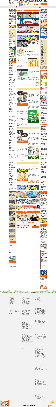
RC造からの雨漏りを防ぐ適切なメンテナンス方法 (12, 173)
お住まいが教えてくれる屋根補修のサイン (44, 134)
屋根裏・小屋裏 (36, 348)
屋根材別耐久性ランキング (11, 147)
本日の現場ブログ (11, 309)
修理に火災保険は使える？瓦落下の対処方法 (44, 169)
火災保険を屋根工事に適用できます (26, 314)
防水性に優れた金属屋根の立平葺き (38, 383)
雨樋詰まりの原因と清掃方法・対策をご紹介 (26, 342)
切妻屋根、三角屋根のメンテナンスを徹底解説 (12, 121)
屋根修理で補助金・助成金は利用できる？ (43, 189)
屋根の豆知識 (10, 143)
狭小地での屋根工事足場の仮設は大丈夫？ (43, 158)
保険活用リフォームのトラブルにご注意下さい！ (40, 385)
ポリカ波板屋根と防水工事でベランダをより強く (44, 231)
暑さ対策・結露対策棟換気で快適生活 (39, 349)
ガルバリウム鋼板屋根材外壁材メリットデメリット (44, 120)
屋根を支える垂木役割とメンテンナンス (12, 169)
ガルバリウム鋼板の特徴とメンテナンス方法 (12, 164)
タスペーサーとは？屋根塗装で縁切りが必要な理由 (40, 336)
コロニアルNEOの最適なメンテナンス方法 (44, 156)
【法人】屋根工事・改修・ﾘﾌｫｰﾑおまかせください (44, 243)
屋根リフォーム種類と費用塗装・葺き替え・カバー (44, 139)
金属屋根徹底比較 (37, 380)
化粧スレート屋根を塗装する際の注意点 (43, 151)
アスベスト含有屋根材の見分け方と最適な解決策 (12, 137)
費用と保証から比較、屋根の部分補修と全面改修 (44, 133)
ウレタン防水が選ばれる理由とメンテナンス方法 (12, 86)
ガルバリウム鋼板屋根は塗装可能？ (44, 112)
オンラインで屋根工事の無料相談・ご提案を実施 (44, 193)
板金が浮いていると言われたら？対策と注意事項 (44, 210)
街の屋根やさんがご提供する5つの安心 (16, 7)
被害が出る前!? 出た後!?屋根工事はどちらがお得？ (44, 202)
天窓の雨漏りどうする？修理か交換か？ (12, 178)
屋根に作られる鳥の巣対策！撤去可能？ (44, 236)
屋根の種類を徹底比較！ (42, 138)
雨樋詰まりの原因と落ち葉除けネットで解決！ (44, 235)
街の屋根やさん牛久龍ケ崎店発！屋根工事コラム (15, 311)
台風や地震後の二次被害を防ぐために (44, 171)
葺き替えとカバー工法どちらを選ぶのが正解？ (44, 136)
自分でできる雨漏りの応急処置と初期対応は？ (44, 184)
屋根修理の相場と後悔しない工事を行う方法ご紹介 (27, 323)
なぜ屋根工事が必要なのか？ (44, 126)
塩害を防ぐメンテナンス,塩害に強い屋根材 (12, 148)
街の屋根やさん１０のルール (12, 299)
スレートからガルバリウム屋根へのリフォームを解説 (44, 108)
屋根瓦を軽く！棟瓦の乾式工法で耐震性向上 (43, 172)
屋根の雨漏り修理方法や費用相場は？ (12, 171)
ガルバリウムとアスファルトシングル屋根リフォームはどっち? (12, 156)
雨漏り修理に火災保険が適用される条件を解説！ (44, 186)
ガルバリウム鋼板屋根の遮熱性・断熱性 (44, 113)
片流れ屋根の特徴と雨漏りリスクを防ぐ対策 (12, 119)
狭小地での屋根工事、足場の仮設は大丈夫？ (39, 309)
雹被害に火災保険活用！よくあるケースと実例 (44, 187)
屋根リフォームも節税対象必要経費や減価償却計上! (44, 244)
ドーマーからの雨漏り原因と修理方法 (12, 176)
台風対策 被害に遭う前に (24, 312)
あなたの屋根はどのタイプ (38, 299)
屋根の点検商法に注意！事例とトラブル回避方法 (44, 208)
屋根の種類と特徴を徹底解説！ (11, 64)
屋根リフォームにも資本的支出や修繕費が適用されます (28, 328)
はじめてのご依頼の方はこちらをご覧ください (27, 297)
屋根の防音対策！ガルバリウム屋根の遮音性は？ (44, 122)
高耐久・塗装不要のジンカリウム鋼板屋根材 (12, 166)
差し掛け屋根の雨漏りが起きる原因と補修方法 (12, 123)
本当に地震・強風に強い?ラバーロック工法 (12, 113)
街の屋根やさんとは (12, 297)
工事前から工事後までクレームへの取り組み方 (44, 198)
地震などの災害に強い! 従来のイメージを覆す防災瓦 (40, 356)
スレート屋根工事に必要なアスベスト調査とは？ (12, 185)
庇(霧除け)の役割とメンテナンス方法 (11, 106)
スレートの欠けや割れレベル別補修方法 (43, 143)
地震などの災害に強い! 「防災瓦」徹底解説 (44, 176)
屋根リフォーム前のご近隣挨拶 (25, 304)
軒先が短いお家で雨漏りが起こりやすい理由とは (12, 136)
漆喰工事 (44, 46)
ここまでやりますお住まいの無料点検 (40, 7)
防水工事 (44, 52)
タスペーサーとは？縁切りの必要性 (11, 84)
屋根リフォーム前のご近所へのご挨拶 (43, 197)
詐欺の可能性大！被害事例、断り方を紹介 (44, 203)
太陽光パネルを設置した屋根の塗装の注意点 (44, 149)
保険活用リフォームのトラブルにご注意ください (44, 215)
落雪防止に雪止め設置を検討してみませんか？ (27, 338)
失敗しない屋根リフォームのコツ (43, 128)
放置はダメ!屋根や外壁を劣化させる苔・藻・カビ (12, 150)
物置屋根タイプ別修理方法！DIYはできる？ (43, 226)
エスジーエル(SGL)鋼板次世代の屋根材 (12, 162)
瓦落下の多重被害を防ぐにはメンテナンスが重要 (44, 167)
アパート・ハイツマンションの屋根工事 (43, 239)
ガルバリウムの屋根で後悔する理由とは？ (12, 160)
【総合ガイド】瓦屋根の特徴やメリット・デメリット (40, 320)
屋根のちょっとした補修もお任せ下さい (26, 303)
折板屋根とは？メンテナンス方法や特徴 (44, 148)
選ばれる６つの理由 (12, 298)
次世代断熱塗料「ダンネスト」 (43, 181)
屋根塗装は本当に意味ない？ (11, 68)
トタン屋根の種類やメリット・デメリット (43, 146)
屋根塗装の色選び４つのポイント (43, 179)
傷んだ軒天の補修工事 (37, 368)
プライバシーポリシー (12, 250)
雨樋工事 (44, 49)
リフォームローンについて (25, 327)
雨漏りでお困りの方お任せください (26, 302)
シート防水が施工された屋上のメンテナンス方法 (12, 88)
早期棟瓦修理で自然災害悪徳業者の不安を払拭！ (12, 102)
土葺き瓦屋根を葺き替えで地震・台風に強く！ (12, 100)
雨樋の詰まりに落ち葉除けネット (25, 343)
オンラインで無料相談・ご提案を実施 (26, 298)
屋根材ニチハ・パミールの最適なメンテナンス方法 (44, 153)
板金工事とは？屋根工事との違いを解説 (12, 72)
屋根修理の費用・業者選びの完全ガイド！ (12, 67)
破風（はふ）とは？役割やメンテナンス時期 (12, 189)
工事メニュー (23, 299)
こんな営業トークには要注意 (43, 205)
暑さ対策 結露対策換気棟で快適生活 (11, 126)
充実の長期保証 (11, 302)
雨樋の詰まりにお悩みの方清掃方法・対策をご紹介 (44, 233)
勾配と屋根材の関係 (11, 129)
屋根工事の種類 (44, 38)
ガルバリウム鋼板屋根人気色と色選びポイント (44, 115)
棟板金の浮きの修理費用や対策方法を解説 (12, 74)
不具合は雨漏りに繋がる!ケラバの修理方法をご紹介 (40, 337)
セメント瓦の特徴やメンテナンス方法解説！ (12, 97)
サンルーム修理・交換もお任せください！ (44, 228)
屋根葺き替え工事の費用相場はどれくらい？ (44, 131)
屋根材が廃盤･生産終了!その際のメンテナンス (12, 152)
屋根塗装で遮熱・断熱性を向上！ (38, 351)
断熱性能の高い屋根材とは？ (11, 180)
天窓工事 (44, 63)
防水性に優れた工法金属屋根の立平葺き (11, 109)
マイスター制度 (11, 303)
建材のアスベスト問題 (12, 139)
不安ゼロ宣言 (11, 300)
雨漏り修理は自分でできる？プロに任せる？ (12, 70)
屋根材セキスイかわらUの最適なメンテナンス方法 (44, 154)
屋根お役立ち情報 (43, 164)
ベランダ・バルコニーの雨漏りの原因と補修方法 (12, 95)
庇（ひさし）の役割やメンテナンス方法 (12, 175)
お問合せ (10, 252)
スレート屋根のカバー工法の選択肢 (44, 141)
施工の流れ (42, 159)
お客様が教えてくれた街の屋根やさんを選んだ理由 (15, 310)
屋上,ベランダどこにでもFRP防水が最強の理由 (12, 91)
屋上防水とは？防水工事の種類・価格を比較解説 (12, 93)
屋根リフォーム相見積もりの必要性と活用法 (26, 325)
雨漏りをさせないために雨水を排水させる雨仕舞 (12, 131)
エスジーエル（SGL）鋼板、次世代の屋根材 (39, 382)
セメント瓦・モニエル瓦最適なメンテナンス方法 (12, 99)
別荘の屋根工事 (43, 241)
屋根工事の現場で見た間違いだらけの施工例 (43, 177)
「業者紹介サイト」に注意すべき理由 (43, 216)
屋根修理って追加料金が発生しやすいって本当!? (44, 211)
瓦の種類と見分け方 (11, 134)
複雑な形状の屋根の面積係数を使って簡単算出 (12, 116)
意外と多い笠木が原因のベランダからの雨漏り (12, 81)
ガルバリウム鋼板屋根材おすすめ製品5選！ (44, 117)
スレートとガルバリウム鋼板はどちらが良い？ (44, 107)
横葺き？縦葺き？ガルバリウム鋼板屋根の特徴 (44, 118)
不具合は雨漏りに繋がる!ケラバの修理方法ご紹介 (12, 79)
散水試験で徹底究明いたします (25, 311)
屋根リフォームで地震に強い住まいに (26, 313)
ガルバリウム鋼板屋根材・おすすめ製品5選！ (39, 312)
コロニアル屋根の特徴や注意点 (43, 144)
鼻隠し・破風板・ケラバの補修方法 (12, 77)
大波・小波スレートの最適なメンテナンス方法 (12, 104)
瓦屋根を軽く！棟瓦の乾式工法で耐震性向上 (39, 354)
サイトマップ (11, 319)
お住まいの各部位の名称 (12, 65)
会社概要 (10, 243)
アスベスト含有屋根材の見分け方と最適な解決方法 (40, 357)
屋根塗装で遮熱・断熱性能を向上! (44, 182)
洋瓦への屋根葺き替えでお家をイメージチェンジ (12, 154)
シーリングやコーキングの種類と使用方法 (12, 108)
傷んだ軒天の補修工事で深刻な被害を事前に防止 (12, 82)
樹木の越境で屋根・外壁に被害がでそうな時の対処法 (44, 213)
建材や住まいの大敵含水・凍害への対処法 (12, 128)
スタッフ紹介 (10, 245)
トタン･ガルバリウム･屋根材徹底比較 (12, 158)
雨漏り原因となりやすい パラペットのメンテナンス (27, 334)
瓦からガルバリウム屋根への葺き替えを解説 (44, 110)
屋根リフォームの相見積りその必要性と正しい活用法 (44, 195)
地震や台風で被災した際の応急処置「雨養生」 (12, 111)
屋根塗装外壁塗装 (44, 61)
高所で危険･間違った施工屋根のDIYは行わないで (12, 167)
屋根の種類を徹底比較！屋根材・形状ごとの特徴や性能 (40, 321)
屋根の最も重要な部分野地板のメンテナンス (12, 142)
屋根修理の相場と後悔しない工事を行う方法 (43, 129)
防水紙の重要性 (11, 140)
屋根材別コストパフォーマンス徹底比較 (12, 145)
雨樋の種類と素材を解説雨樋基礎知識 (12, 184)
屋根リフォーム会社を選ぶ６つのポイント (44, 162)
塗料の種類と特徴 (43, 251)
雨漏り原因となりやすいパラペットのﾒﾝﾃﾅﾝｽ (12, 90)
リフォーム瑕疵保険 (12, 301)
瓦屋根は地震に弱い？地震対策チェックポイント (44, 174)
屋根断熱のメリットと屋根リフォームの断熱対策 (12, 182)
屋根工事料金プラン (24, 300)
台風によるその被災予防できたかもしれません (44, 166)
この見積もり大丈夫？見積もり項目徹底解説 (43, 200)
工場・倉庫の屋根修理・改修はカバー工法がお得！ (44, 230)
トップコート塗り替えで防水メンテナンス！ (12, 187)
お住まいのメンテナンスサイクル (38, 371)
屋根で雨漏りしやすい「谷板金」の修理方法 (12, 133)
